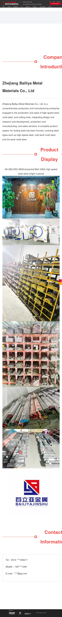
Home (4, 6)
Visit (22, 6)
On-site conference (42, 6)
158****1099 (21, 566)
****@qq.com (20, 573)
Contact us (50, 6)
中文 (50, 1)
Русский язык (59, 1)
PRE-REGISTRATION (55, 3)
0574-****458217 (19, 559)
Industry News (16, 6)
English (54, 1)
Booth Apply (35, 6)
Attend (60, 281)
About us (9, 6)
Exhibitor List (28, 6)
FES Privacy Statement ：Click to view (41, 612)
